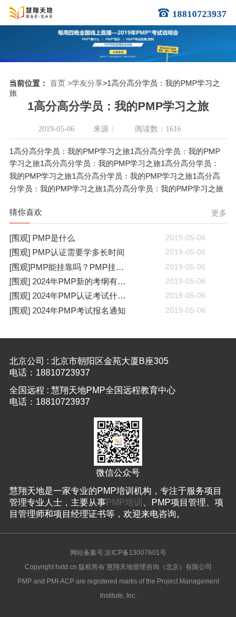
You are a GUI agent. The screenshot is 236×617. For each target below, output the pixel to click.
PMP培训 (124, 502)
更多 (219, 213)
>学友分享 (85, 83)
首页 (57, 83)
